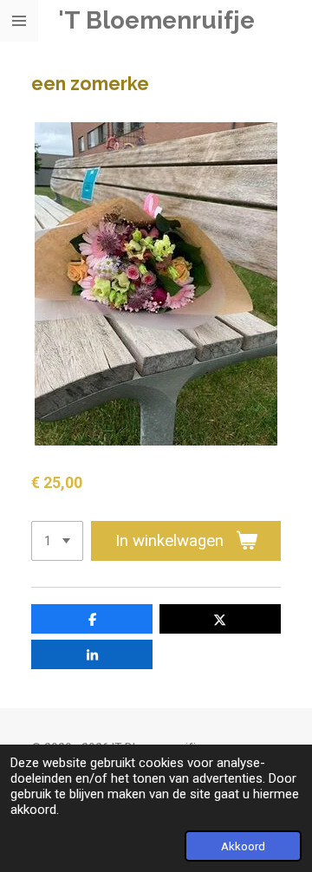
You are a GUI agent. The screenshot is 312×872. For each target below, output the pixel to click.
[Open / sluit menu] (19, 21)
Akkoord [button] (243, 846)
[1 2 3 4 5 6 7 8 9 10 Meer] (57, 541)
